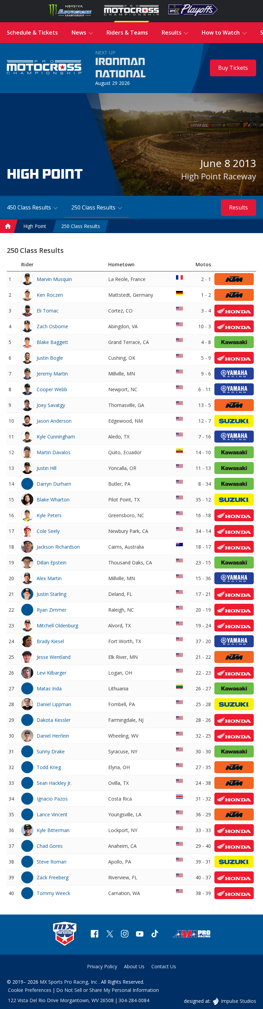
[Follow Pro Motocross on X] (109, 934)
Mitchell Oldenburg (57, 625)
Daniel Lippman (54, 704)
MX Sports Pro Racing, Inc (69, 982)
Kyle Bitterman (53, 830)
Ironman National (120, 68)
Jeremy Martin (52, 373)
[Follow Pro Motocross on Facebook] (94, 934)
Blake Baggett (52, 342)
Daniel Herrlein (53, 735)
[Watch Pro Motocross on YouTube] (139, 934)
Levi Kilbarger (51, 672)
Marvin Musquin (54, 279)
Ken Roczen (50, 295)
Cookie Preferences (29, 990)
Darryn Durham (54, 484)
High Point (34, 226)
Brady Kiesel (50, 641)
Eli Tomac (48, 310)
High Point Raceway (218, 176)
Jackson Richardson (58, 547)
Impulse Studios (238, 1001)
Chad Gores (50, 846)
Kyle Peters (49, 515)
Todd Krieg (49, 767)
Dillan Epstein (51, 562)
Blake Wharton (53, 499)
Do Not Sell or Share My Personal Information (107, 990)
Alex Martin (49, 578)
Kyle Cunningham (56, 436)
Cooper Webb (52, 389)
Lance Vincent (52, 814)
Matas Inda (49, 688)
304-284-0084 (133, 1000)
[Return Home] (44, 68)
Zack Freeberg (52, 877)
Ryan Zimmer (51, 609)
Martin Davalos (54, 452)
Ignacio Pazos (52, 798)
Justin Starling (51, 594)
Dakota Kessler (54, 720)
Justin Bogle (50, 358)
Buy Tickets (233, 68)
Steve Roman (51, 861)
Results (238, 207)
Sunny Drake (51, 751)
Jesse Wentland (54, 657)
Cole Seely (48, 531)
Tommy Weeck (53, 893)
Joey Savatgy (51, 405)
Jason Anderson (54, 421)
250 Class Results (80, 226)
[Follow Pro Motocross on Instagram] (124, 934)
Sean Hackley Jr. (54, 783)
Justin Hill (47, 468)
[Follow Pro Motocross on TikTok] (154, 934)
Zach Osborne (52, 326)
